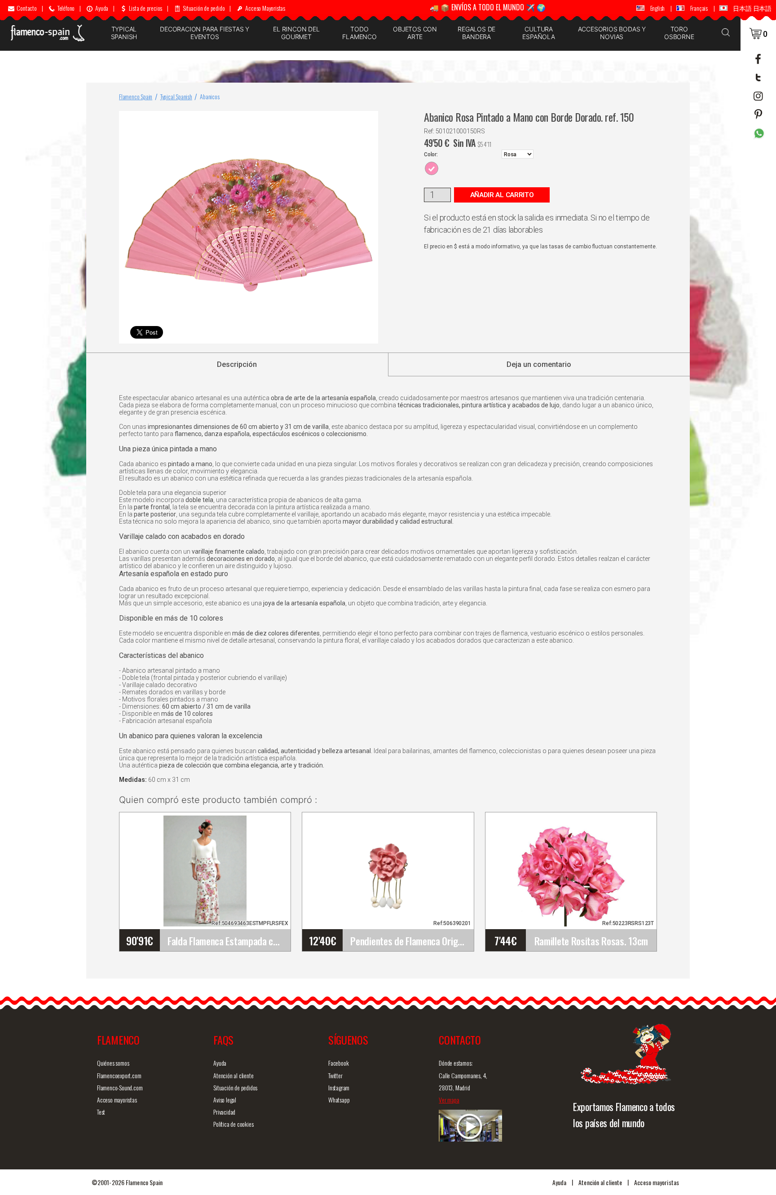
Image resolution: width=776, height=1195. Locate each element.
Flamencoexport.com (119, 1075)
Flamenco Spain (135, 96)
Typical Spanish (124, 32)
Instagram (338, 1087)
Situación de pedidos (235, 1087)
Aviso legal (224, 1099)
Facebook (338, 1062)
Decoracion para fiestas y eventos (204, 32)
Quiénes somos (113, 1062)
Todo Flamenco (359, 32)
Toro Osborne (679, 32)
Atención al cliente (233, 1075)
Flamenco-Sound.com (119, 1087)
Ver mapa (449, 1099)
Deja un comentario (539, 364)
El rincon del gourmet (296, 32)
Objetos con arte (415, 32)
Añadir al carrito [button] (502, 195)
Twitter (335, 1075)
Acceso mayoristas (117, 1099)
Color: (431, 154)
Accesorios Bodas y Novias (612, 32)
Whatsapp (338, 1099)
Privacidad (224, 1111)
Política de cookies (233, 1124)
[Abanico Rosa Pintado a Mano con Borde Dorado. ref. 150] (370, 119)
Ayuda (219, 1062)
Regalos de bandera (476, 32)
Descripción (237, 364)
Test (101, 1111)
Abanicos (209, 96)
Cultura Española (538, 32)
